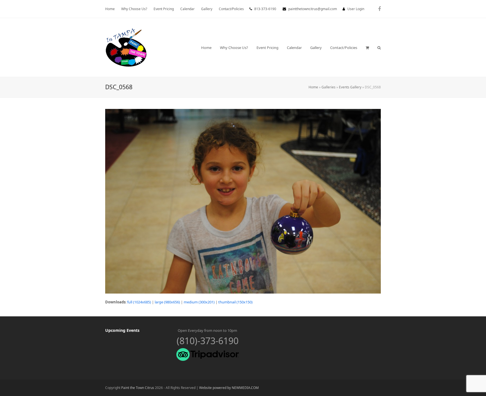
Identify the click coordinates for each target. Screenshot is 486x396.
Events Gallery (350, 87)
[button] (367, 48)
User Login (355, 8)
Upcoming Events (122, 330)
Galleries (328, 87)
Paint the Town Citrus (137, 387)
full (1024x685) (139, 302)
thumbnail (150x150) (235, 302)
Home (313, 87)
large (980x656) (167, 302)
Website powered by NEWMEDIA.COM (229, 387)
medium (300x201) (199, 302)
